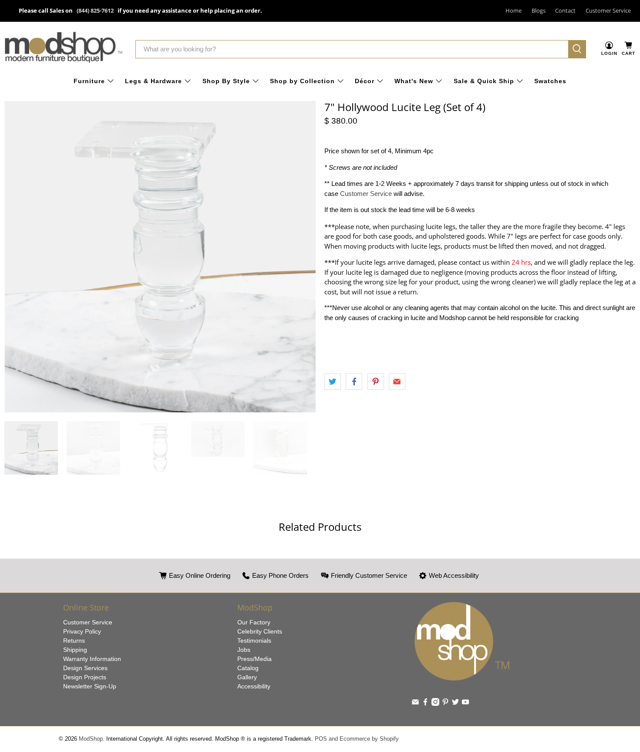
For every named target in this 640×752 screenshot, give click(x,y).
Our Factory (253, 622)
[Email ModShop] (415, 703)
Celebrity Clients (259, 631)
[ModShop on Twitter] (455, 703)
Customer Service (608, 10)
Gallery (247, 677)
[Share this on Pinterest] (375, 381)
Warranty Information (92, 658)
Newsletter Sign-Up (89, 686)
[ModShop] (63, 49)
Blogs (539, 10)
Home (513, 10)
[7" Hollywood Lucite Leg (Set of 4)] (160, 256)
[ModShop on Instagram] (435, 703)
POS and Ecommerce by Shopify (357, 739)
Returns (74, 640)
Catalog (248, 667)
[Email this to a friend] (397, 381)
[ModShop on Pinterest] (445, 703)
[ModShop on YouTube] (465, 703)
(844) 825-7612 (95, 10)
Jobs (243, 649)
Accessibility (253, 686)
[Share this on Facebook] (354, 381)
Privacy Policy (82, 631)
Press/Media (254, 658)
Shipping (75, 649)
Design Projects (84, 677)
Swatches (550, 81)
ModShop (91, 739)
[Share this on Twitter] (332, 381)
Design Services (85, 667)
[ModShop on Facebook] (425, 703)
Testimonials (254, 640)
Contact (565, 10)
